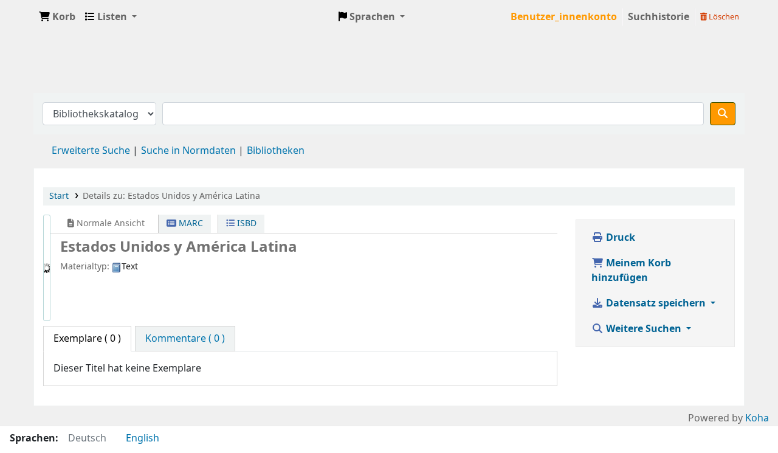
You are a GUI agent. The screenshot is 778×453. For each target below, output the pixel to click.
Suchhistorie (658, 17)
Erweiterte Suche (91, 151)
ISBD (245, 223)
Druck (619, 237)
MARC (189, 223)
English (142, 438)
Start (59, 196)
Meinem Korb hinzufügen (631, 270)
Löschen (723, 16)
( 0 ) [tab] (87, 338)
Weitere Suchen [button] (644, 329)
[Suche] (722, 113)
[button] (57, 17)
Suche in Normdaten (188, 151)
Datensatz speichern (656, 303)
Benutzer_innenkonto (564, 17)
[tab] (185, 338)
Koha (757, 418)
